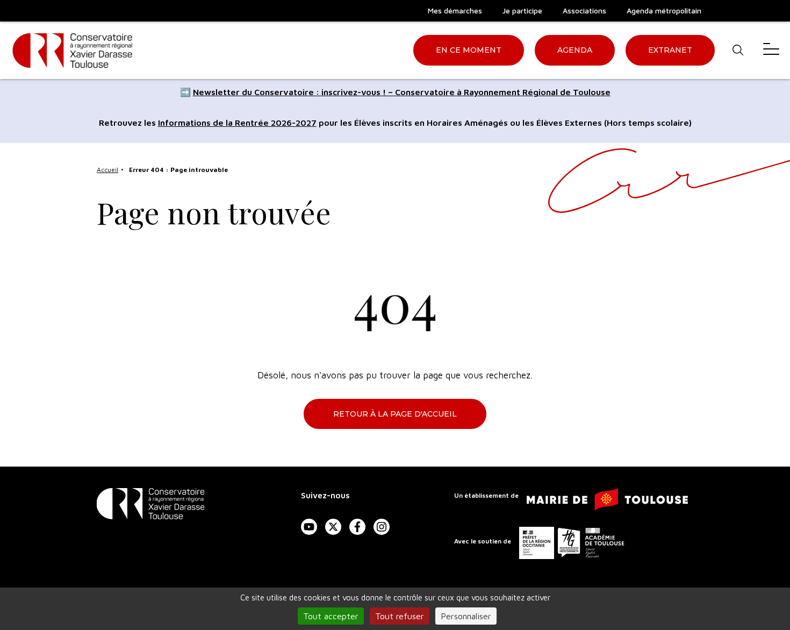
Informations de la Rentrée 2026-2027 (237, 122)
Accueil (107, 170)
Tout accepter (330, 616)
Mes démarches (455, 10)
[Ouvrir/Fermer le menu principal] (771, 50)
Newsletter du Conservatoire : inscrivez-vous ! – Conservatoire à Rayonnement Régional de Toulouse (402, 92)
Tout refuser (399, 616)
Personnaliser (466, 616)
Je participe (522, 10)
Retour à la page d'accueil (395, 414)
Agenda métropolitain (664, 10)
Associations (584, 10)
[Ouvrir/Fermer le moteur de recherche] (738, 50)
